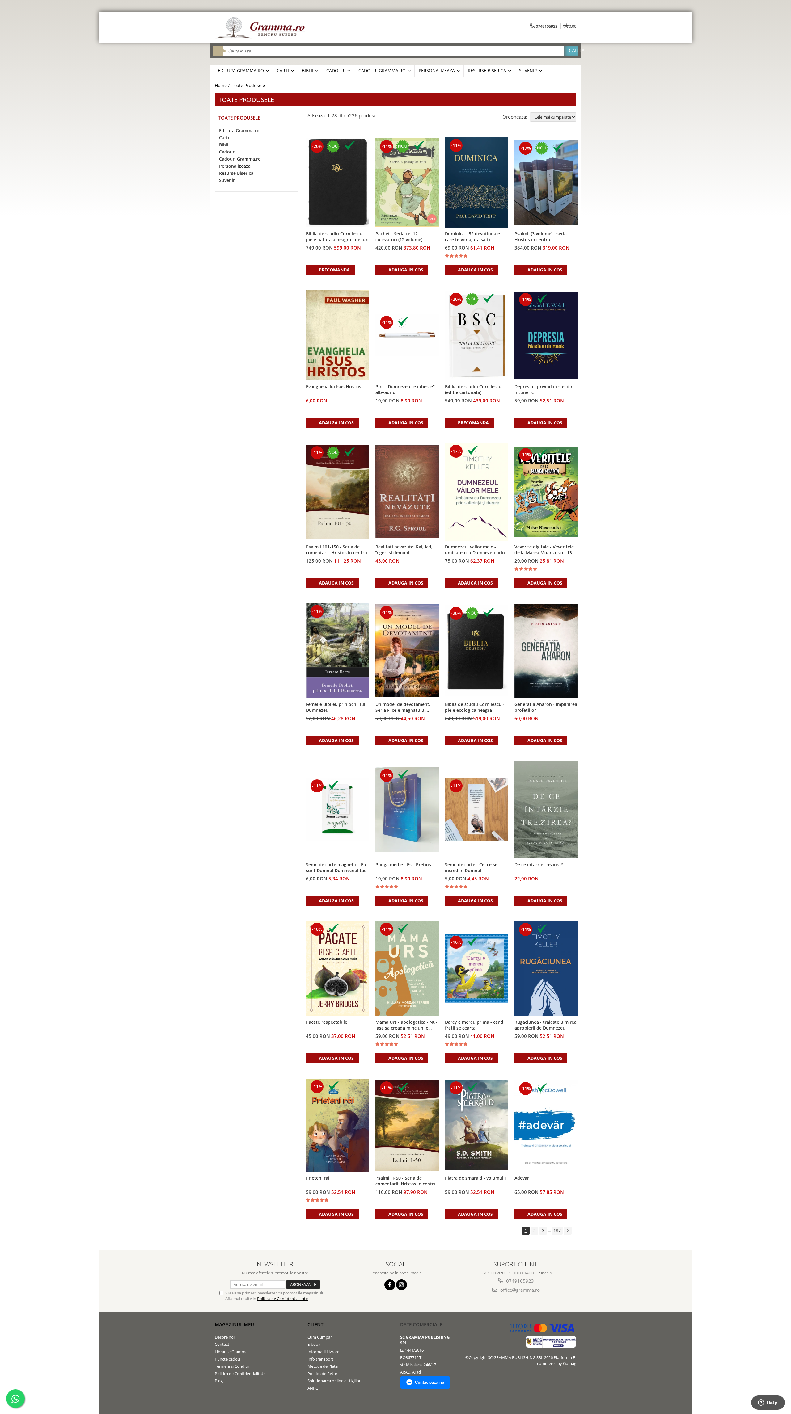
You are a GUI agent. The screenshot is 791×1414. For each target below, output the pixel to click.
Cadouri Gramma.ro (240, 159)
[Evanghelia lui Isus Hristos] (337, 335)
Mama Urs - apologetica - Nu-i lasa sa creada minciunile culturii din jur (406, 1025)
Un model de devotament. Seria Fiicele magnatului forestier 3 (402, 707)
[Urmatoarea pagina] (568, 1231)
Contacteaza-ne (429, 1382)
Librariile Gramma (231, 1351)
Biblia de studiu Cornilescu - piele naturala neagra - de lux (337, 236)
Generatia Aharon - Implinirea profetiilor (545, 707)
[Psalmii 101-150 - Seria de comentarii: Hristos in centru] (337, 492)
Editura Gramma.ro (239, 130)
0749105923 (519, 1281)
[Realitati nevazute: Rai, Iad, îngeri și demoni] (407, 491)
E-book (313, 1344)
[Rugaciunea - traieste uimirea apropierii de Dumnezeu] (546, 968)
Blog (219, 1380)
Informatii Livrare (323, 1351)
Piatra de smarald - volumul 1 (476, 1178)
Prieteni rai (317, 1178)
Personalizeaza (235, 166)
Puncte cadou (227, 1359)
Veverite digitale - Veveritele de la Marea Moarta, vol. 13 (544, 550)
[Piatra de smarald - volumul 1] (476, 1125)
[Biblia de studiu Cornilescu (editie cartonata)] (476, 335)
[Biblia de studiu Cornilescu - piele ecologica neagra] (476, 650)
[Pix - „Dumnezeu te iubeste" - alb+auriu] (407, 335)
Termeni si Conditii (232, 1366)
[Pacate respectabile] (337, 968)
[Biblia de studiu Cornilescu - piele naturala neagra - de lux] (337, 182)
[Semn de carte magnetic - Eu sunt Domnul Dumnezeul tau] (337, 809)
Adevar (521, 1178)
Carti (224, 138)
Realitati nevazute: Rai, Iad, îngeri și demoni (404, 550)
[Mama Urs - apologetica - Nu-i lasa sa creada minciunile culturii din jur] (407, 968)
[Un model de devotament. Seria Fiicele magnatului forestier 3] (407, 650)
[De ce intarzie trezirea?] (546, 809)
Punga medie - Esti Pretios (403, 864)
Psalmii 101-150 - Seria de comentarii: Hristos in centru (336, 550)
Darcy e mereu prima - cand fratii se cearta (474, 1025)
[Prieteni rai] (337, 1125)
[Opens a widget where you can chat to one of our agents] (768, 1403)
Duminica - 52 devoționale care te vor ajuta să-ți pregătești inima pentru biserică (472, 237)
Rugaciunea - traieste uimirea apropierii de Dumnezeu (545, 1025)
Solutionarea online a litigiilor (334, 1380)
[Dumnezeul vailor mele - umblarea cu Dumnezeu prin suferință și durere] (476, 492)
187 (557, 1230)
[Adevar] (546, 1125)
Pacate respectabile (326, 1022)
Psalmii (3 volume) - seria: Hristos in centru (541, 236)
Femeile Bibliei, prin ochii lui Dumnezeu (335, 707)
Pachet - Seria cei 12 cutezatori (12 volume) (398, 236)
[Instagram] (401, 1284)
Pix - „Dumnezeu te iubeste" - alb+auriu (406, 389)
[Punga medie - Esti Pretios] (407, 809)
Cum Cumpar (319, 1337)
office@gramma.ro (519, 1290)
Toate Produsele (248, 85)
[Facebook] (389, 1284)
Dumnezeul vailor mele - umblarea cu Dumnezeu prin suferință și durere (475, 550)
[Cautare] (571, 51)
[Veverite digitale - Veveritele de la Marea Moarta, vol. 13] (546, 492)
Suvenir (227, 180)
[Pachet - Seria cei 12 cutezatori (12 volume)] (407, 182)
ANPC (312, 1388)
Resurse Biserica (236, 173)
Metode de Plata (322, 1366)
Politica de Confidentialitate (282, 1298)
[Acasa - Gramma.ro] (261, 28)
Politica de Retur (322, 1373)
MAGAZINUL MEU (234, 1324)
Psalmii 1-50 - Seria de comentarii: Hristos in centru (406, 1181)
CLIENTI (316, 1324)
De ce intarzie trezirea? (538, 864)
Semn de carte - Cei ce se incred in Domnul (471, 867)
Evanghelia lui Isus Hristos (333, 386)
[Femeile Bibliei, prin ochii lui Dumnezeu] (337, 651)
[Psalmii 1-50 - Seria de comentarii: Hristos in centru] (407, 1125)
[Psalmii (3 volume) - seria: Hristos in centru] (546, 182)
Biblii (224, 145)
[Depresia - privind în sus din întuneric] (546, 335)
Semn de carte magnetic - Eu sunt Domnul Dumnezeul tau (336, 867)
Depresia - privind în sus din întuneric (543, 389)
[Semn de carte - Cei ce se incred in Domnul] (476, 809)
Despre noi (225, 1337)
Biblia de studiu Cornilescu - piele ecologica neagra (474, 707)
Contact (222, 1344)
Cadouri (227, 152)
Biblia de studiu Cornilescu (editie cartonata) (473, 389)
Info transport (320, 1359)
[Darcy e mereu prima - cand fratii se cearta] (476, 968)
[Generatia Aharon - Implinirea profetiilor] (546, 651)
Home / (223, 85)
